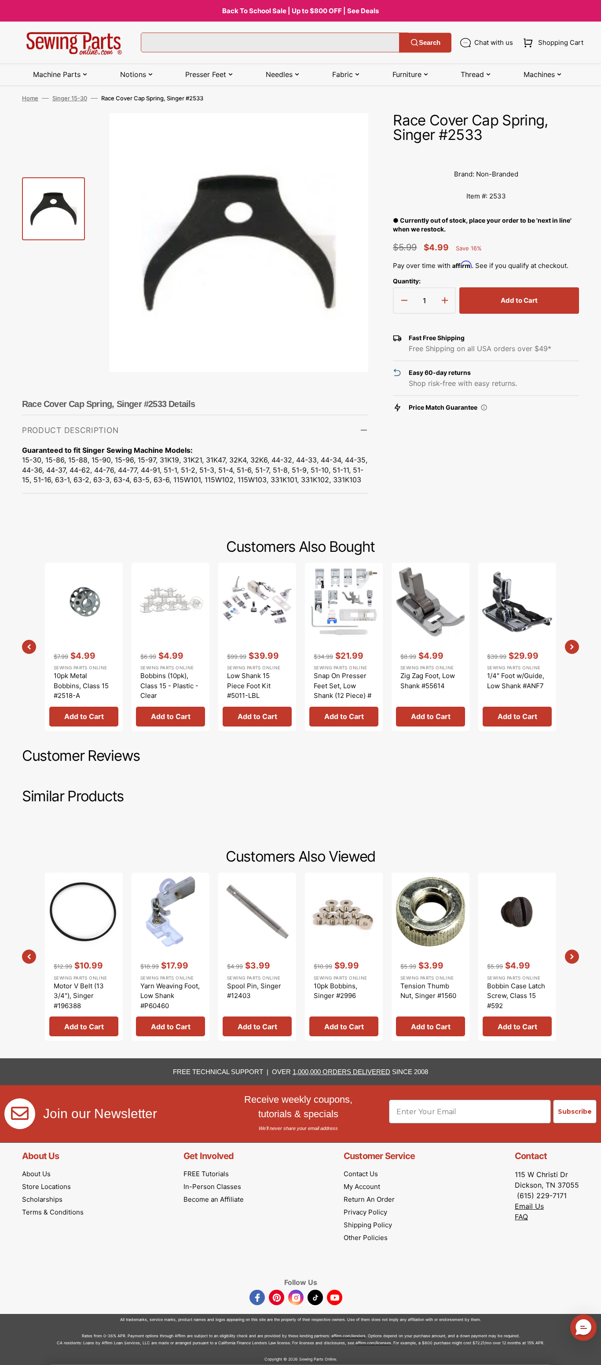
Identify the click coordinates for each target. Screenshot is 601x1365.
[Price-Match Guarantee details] (484, 407)
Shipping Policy (368, 1225)
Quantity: (407, 281)
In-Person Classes (212, 1186)
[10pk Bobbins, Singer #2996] (344, 957)
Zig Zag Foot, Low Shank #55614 (427, 680)
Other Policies (366, 1237)
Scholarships (42, 1199)
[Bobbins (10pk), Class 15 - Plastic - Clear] (170, 647)
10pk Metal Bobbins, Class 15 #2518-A (81, 685)
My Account (362, 1186)
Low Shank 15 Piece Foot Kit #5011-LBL (249, 685)
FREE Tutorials (206, 1174)
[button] (551, 42)
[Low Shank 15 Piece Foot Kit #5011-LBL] (257, 647)
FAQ (521, 1216)
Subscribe (575, 1111)
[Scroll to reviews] (486, 154)
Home (30, 98)
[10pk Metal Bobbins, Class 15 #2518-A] (84, 647)
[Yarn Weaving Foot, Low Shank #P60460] (170, 957)
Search (429, 42)
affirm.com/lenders (348, 1335)
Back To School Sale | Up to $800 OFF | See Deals (300, 11)
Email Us (529, 1206)
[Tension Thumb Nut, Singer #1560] (430, 957)
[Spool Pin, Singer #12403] (257, 957)
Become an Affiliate (213, 1199)
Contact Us (361, 1174)
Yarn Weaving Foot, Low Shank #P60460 (170, 996)
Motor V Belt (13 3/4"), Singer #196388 (79, 996)
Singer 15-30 (69, 98)
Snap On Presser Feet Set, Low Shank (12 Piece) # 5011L (342, 690)
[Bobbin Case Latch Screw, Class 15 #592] (517, 957)
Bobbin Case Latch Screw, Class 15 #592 (516, 996)
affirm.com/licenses (373, 1342)
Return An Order (369, 1199)
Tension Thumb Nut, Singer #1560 (428, 991)
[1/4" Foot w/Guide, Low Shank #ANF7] (517, 647)
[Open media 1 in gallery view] (348, 133)
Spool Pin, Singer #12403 (254, 991)
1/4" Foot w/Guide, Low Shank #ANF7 (515, 680)
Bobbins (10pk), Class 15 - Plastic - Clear (169, 685)
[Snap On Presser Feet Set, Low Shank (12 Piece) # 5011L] (344, 647)
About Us (36, 1174)
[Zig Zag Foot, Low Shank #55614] (430, 647)
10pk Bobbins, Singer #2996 (335, 991)
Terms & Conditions (53, 1212)
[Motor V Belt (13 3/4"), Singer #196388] (84, 957)
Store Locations (46, 1186)
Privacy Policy (365, 1212)
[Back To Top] (588, 1352)
